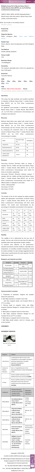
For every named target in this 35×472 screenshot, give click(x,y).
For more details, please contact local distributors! (16, 91)
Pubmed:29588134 (16, 365)
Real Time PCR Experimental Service (9, 344)
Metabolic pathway (6, 24)
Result (25, 88)
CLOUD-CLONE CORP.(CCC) (12, 456)
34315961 (13, 385)
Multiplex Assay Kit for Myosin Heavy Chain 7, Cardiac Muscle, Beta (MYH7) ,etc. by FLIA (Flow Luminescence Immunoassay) (17, 442)
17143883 (28, 376)
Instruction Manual (6, 75)
